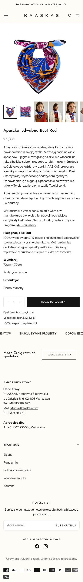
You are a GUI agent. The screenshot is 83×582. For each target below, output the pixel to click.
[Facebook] (37, 546)
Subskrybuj (66, 525)
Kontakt (8, 486)
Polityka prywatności (17, 470)
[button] (6, 15)
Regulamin (10, 462)
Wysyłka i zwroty (14, 478)
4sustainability (26, 225)
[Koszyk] (77, 16)
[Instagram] (45, 546)
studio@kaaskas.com (24, 408)
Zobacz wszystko (59, 354)
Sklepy (7, 455)
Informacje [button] (11, 444)
